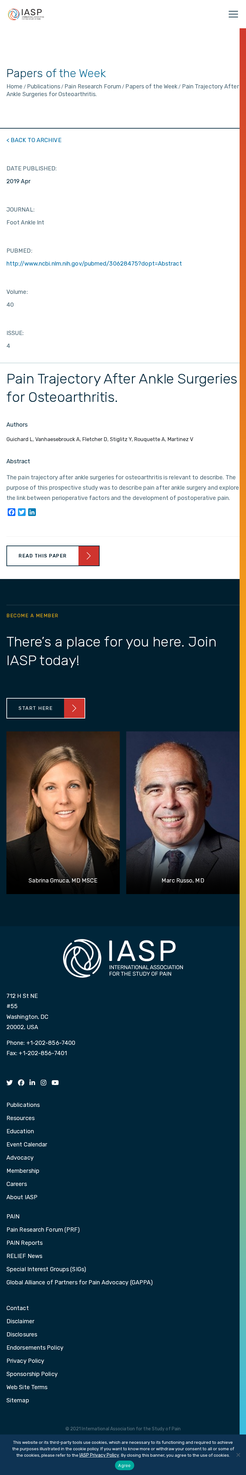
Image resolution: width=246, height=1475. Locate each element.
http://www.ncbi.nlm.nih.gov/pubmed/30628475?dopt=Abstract (94, 263)
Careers (16, 1184)
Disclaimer (20, 1321)
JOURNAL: (20, 209)
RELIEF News (24, 1256)
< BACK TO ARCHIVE (34, 140)
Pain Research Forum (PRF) (43, 1230)
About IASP (21, 1197)
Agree (124, 1465)
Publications (23, 1105)
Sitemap (17, 1401)
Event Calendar (26, 1145)
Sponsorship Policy (32, 1374)
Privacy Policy (25, 1361)
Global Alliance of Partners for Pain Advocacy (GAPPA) (79, 1283)
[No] (238, 1455)
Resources (20, 1118)
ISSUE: (15, 333)
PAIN (13, 1217)
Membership (22, 1171)
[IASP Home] (26, 14)
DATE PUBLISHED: (31, 168)
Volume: (17, 291)
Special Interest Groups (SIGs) (46, 1269)
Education (20, 1131)
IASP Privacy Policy (99, 1455)
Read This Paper (43, 556)
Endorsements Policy (34, 1348)
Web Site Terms (26, 1387)
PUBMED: (19, 250)
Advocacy (20, 1158)
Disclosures (21, 1335)
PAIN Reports (24, 1243)
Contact (17, 1308)
